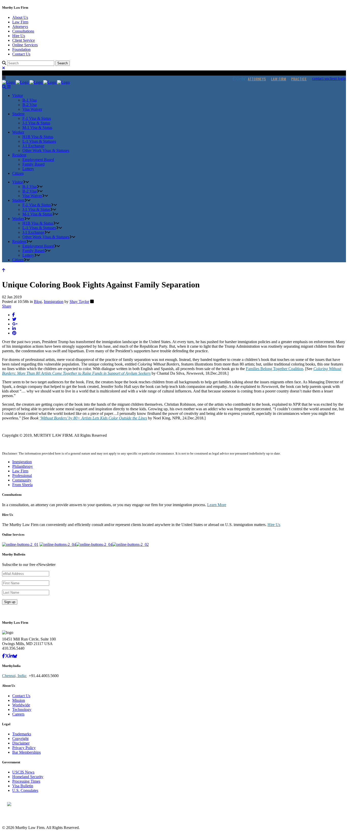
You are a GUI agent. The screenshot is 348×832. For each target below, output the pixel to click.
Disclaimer (21, 743)
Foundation (21, 49)
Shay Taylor (79, 301)
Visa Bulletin (22, 786)
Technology (21, 709)
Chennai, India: (14, 676)
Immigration (53, 301)
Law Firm (20, 22)
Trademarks (21, 734)
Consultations (23, 31)
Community (21, 480)
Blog (38, 301)
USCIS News (23, 772)
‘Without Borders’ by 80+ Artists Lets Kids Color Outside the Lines (93, 418)
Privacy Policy (24, 748)
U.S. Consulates (25, 790)
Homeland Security (27, 777)
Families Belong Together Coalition (274, 369)
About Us (20, 17)
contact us (320, 78)
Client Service (23, 40)
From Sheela (22, 485)
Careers (18, 714)
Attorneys (20, 26)
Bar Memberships (26, 752)
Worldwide (21, 705)
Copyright (20, 738)
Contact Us (21, 54)
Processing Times (26, 781)
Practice (299, 78)
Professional (22, 475)
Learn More (216, 505)
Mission (18, 700)
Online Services (25, 45)
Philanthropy (22, 466)
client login (337, 78)
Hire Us (18, 36)
